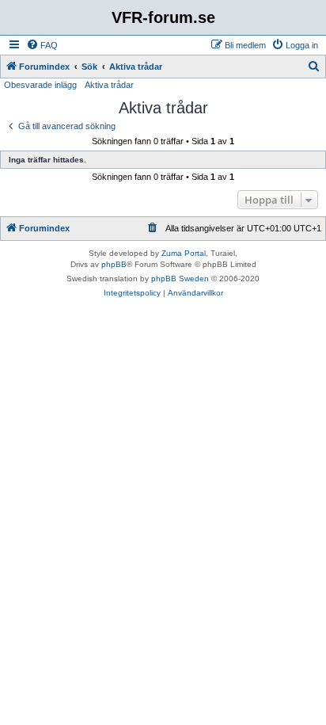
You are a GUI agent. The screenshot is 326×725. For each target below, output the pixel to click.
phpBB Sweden (180, 278)
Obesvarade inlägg (40, 85)
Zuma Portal (183, 253)
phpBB (114, 264)
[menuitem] (42, 45)
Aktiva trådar (109, 85)
